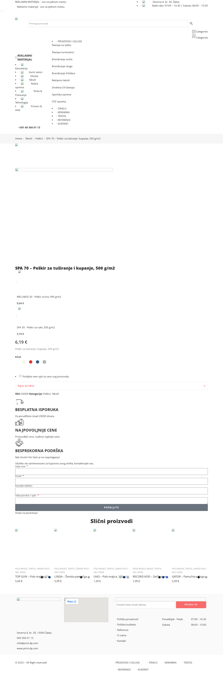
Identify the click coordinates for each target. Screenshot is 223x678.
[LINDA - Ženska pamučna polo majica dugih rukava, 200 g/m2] (72, 547)
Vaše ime (20, 466)
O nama (121, 635)
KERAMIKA (64, 112)
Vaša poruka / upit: (26, 495)
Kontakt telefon (23, 486)
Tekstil (32, 79)
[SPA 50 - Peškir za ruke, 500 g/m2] (16, 316)
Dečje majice (139, 568)
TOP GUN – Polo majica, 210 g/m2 (33, 576)
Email (18, 476)
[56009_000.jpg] (27, 155)
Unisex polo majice (46, 568)
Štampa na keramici (63, 52)
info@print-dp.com (27, 643)
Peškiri (39, 138)
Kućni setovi (35, 72)
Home (18, 138)
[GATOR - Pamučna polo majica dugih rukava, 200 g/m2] (190, 547)
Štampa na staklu (61, 45)
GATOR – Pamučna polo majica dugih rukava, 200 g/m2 (190, 576)
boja (18, 356)
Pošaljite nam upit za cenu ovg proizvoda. (45, 376)
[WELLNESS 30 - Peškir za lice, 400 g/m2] (16, 282)
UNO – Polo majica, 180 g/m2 (111, 576)
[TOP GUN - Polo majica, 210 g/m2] (33, 547)
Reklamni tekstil (61, 80)
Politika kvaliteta (126, 624)
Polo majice (21, 568)
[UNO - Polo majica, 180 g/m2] (111, 547)
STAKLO (62, 108)
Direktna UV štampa (63, 87)
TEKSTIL (62, 116)
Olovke (34, 76)
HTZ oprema (59, 101)
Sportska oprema (61, 94)
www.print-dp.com (27, 648)
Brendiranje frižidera (63, 73)
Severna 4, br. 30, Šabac (166, 1)
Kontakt (121, 640)
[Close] (17, 403)
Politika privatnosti (127, 619)
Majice (150, 568)
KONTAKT (63, 123)
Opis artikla (26, 385)
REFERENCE (64, 120)
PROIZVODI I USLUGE (70, 41)
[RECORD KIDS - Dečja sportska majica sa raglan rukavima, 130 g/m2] (151, 547)
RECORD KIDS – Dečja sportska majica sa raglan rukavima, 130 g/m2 (151, 576)
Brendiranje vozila (62, 59)
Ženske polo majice (86, 568)
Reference (122, 630)
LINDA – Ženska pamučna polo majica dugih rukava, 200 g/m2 (72, 576)
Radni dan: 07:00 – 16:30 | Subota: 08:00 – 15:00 (180, 5)
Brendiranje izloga (62, 66)
